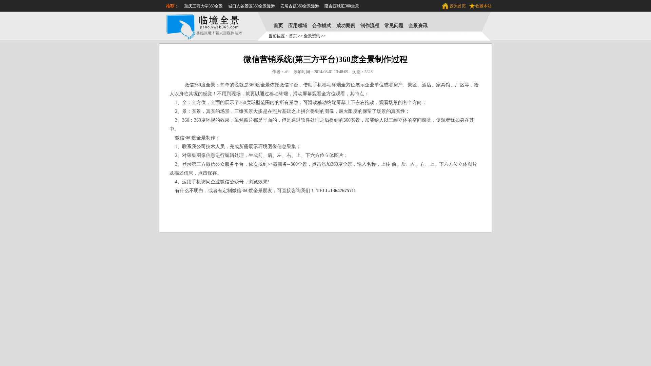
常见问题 (393, 25)
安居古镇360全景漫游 (299, 6)
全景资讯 (418, 25)
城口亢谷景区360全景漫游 (251, 6)
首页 (278, 25)
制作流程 (369, 25)
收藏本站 (483, 6)
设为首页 (458, 6)
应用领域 (297, 25)
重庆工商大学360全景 (203, 6)
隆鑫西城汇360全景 (341, 6)
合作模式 (321, 25)
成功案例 (345, 25)
